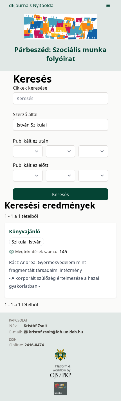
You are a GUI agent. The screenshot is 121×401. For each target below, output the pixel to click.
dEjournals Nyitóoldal (32, 5)
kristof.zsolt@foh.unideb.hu (56, 331)
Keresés (60, 194)
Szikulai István (27, 242)
